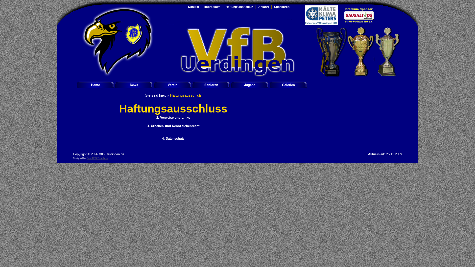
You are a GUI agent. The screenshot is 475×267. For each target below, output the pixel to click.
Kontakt (193, 7)
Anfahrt (263, 7)
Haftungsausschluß (239, 7)
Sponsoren (281, 7)
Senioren (211, 85)
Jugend (250, 85)
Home (95, 85)
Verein (172, 85)
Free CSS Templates (97, 158)
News (134, 85)
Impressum (212, 7)
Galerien (288, 85)
